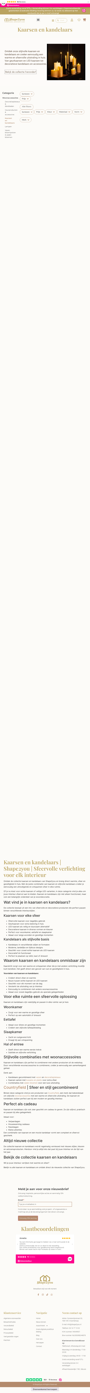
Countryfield (15, 1079)
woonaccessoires (22, 1088)
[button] (38, 20)
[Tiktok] (47, 1287)
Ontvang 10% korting (28, 1210)
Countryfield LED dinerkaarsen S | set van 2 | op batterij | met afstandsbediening (73, 333)
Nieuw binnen (41, 1314)
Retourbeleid (8, 1321)
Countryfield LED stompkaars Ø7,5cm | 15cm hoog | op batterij (73, 574)
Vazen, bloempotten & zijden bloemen (9, 133)
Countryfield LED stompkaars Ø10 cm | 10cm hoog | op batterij (36, 493)
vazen (38, 1069)
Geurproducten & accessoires (9, 112)
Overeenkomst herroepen (45, 1381)
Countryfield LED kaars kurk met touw (36, 411)
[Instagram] (43, 1287)
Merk (77, 112)
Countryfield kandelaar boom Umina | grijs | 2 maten (73, 170)
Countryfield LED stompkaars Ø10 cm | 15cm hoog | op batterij (73, 493)
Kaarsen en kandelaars (9, 120)
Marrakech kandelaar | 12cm (36, 814)
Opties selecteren (36, 177)
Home (38, 1310)
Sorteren (26, 94)
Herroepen (40, 1335)
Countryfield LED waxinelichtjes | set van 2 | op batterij (73, 736)
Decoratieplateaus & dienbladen (9, 104)
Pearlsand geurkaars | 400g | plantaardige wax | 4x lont (73, 816)
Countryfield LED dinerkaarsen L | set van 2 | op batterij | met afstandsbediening (36, 333)
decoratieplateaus (52, 1069)
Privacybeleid (8, 1325)
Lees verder (36, 248)
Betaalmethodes (10, 1314)
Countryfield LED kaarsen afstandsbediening (73, 411)
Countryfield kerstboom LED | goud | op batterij (36, 240)
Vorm (65, 112)
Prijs (24, 99)
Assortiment (40, 1318)
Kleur (38, 112)
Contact (39, 1338)
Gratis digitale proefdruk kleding (45, 1322)
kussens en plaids (34, 1072)
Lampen (8, 126)
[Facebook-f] (38, 1287)
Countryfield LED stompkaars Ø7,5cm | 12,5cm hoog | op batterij (36, 574)
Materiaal (52, 112)
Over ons (39, 1331)
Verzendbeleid (9, 1318)
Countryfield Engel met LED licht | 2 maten (36, 169)
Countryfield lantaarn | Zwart (73, 240)
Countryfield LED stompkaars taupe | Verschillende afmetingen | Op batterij (73, 657)
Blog (37, 1327)
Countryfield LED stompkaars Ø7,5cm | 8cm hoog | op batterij (36, 655)
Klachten (7, 1332)
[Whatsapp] (52, 1287)
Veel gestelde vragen (11, 1328)
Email (21, 1192)
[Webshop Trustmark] (84, 11)
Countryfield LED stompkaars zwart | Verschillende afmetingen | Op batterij (36, 738)
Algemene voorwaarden (12, 1310)
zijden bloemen (31, 1075)
